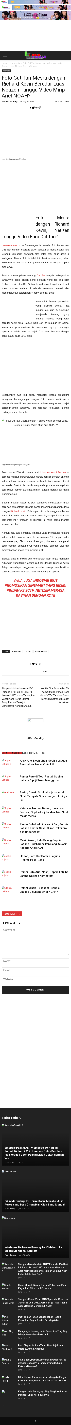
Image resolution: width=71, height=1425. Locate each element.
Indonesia (6, 71)
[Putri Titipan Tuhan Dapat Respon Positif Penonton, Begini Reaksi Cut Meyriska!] (8, 1320)
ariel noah (16, 651)
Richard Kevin (18, 511)
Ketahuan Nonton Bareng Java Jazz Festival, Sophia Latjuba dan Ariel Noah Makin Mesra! (44, 812)
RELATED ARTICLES (12, 753)
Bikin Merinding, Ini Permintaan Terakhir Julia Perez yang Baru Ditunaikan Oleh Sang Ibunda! (34, 1202)
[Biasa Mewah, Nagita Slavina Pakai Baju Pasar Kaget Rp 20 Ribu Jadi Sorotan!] (8, 1288)
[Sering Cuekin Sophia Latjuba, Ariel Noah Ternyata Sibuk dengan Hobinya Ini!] (10, 796)
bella (7, 1162)
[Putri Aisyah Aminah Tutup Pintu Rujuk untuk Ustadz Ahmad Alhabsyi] (8, 1349)
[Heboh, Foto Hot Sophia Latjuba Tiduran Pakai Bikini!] (10, 860)
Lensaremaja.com (11, 245)
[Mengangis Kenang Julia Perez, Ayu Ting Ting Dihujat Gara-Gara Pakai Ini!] (8, 1334)
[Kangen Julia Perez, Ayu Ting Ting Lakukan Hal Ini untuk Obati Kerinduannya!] (8, 1395)
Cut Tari (41, 275)
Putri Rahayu (10, 1208)
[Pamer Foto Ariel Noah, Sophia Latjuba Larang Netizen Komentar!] (10, 876)
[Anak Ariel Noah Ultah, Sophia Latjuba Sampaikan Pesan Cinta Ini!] (10, 764)
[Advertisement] (35, 40)
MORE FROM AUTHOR (33, 753)
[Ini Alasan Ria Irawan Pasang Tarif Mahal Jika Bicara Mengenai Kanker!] (35, 1237)
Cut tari (28, 651)
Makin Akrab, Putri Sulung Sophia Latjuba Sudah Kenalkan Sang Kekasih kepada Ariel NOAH (43, 843)
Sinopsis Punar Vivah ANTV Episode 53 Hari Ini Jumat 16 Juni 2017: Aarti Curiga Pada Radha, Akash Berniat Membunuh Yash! (43, 1302)
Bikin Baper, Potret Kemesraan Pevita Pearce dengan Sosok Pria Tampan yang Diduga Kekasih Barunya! (42, 1363)
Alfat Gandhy (11, 101)
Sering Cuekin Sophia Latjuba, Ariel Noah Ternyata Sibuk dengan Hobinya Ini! (43, 796)
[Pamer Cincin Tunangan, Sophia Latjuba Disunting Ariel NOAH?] (10, 892)
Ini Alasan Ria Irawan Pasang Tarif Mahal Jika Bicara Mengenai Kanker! (33, 1249)
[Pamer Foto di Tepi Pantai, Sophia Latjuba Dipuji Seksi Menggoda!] (10, 780)
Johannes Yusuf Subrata (52, 472)
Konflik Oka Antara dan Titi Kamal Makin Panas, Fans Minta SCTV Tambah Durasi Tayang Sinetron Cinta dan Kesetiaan (54, 695)
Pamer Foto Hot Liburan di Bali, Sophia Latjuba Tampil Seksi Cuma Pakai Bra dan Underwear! (44, 828)
